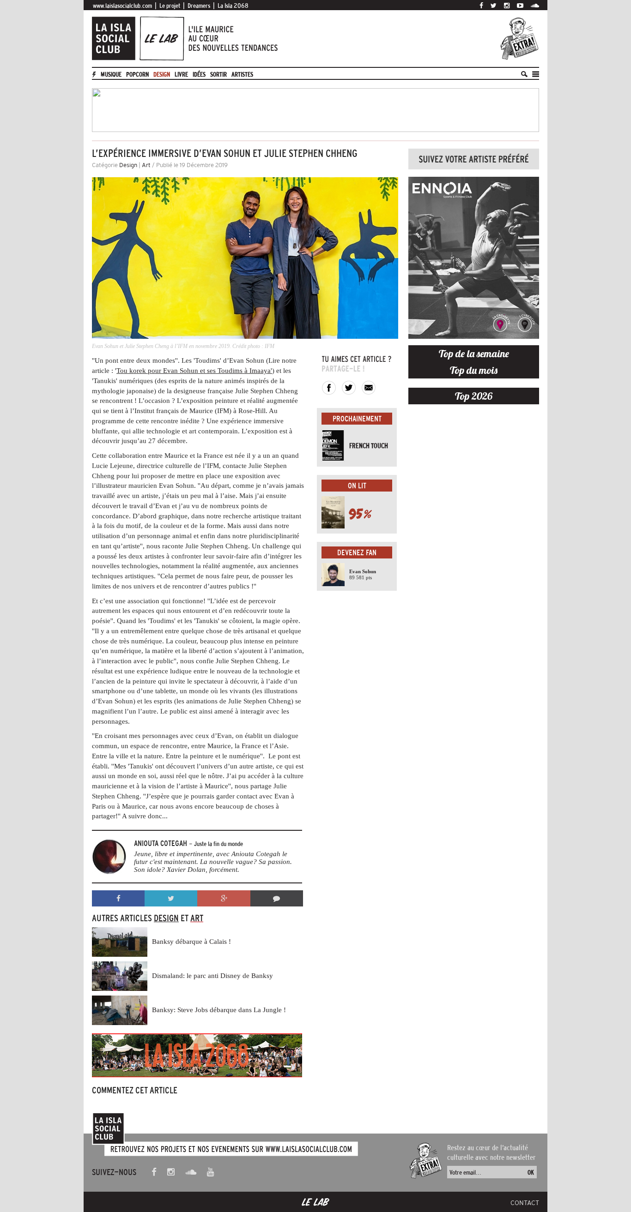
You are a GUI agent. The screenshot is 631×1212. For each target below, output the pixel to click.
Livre (181, 74)
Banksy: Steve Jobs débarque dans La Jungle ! (219, 1010)
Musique (111, 74)
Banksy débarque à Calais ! (191, 941)
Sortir (218, 74)
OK (531, 1172)
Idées (199, 74)
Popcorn (137, 74)
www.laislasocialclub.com (122, 5)
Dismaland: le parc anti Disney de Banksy (212, 975)
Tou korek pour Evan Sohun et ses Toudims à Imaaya (193, 370)
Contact (524, 1202)
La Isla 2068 (233, 5)
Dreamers (199, 5)
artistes (242, 74)
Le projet (169, 5)
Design (161, 74)
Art (146, 165)
